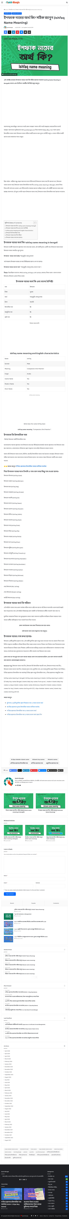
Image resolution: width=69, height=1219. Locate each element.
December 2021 (9, 1130)
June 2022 (7, 1114)
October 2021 (8, 1135)
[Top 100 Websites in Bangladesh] (8, 916)
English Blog (51, 1201)
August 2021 (8, 1140)
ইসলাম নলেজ (51, 1190)
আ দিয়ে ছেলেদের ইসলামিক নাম (53, 1152)
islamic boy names (39, 759)
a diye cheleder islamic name (11, 1149)
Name (5, 876)
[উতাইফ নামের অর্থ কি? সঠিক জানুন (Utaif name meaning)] (34, 830)
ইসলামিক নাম (12, 10)
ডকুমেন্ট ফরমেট (51, 1182)
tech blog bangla (17, 1152)
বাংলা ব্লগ (50, 1193)
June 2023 (7, 1082)
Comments (56, 903)
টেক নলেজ (50, 1179)
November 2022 (9, 1101)
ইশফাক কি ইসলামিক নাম (13, 233)
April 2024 (7, 1056)
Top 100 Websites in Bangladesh (22, 914)
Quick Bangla (10, 27)
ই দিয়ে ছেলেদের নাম (37, 763)
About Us (46, 1216)
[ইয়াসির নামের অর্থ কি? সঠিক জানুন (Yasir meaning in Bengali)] (13, 830)
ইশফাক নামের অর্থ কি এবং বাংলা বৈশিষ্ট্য (17, 228)
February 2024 (8, 1061)
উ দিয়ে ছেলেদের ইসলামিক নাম (43, 1155)
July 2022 (7, 1111)
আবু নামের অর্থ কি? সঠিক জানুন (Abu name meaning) (55, 838)
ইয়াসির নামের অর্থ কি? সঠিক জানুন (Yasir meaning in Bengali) (12, 838)
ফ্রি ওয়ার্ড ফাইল (8, 1158)
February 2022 (8, 1124)
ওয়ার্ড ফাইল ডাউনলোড (55, 1155)
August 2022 (8, 1109)
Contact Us (51, 1216)
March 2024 (8, 1059)
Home (6, 10)
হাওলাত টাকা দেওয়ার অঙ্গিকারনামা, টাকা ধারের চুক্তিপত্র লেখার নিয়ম (32, 1204)
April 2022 (7, 1119)
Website (38, 883)
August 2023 (8, 1077)
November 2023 (9, 1069)
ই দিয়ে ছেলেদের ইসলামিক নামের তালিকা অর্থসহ (31, 466)
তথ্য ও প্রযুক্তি (51, 1206)
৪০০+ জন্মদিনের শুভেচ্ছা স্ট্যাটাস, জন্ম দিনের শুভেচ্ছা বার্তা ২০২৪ (30, 922)
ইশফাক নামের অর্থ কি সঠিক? (14, 235)
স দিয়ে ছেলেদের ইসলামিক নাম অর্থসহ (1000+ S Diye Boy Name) (11, 1204)
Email (5, 883)
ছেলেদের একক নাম (17, 13)
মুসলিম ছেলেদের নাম (52, 763)
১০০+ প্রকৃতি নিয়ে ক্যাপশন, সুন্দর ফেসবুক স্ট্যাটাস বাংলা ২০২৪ (29, 929)
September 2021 (9, 1138)
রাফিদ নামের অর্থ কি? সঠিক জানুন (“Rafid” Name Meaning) (29, 910)
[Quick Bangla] (13, 2)
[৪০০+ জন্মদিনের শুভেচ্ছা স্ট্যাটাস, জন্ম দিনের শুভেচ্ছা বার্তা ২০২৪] (8, 924)
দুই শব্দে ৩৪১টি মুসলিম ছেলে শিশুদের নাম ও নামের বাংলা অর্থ (25, 703)
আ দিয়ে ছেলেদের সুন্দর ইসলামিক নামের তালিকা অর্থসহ (23, 707)
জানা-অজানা (51, 1203)
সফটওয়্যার (50, 1195)
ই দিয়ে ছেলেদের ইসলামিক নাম (19, 763)
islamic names (53, 759)
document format (24, 1149)
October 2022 (8, 1103)
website (25, 1152)
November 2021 (9, 1132)
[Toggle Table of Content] (34, 222)
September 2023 (9, 1075)
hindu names (34, 1149)
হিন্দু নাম (50, 1184)
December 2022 (9, 1098)
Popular (33, 903)
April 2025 (7, 1054)
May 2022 (7, 1117)
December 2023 (9, 1067)
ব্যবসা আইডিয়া (51, 1209)
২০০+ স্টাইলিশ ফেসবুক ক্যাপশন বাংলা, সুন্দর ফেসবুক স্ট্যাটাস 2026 (30, 937)
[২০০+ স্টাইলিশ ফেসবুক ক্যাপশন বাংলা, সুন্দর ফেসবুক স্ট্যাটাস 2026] (8, 939)
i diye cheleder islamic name (20, 759)
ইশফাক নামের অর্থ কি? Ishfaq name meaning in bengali (21, 226)
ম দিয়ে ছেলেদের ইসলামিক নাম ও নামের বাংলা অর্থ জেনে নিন (24, 714)
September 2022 (9, 1106)
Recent (12, 903)
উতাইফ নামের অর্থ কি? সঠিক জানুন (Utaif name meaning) (34, 838)
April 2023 (7, 1088)
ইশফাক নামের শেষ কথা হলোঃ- (14, 237)
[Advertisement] (34, 105)
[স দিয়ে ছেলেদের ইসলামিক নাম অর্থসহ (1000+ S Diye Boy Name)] (11, 1194)
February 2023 (8, 1093)
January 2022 (8, 1127)
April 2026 (7, 1051)
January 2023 (8, 1096)
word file (32, 1152)
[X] (22, 1180)
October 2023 (8, 1072)
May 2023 (7, 1085)
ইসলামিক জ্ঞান (32, 1155)
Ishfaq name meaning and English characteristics (19, 230)
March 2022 (8, 1122)
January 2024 (8, 1064)
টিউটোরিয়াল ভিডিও (52, 1187)
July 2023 (7, 1080)
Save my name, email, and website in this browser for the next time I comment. (25, 890)
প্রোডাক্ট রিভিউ (51, 1198)
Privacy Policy (58, 1216)
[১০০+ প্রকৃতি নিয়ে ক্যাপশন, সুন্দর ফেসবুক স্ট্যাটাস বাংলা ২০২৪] (8, 931)
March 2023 (8, 1090)
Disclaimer (64, 1216)
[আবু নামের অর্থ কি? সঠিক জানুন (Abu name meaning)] (55, 830)
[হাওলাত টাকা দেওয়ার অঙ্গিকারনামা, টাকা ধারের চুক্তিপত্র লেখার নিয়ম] (34, 1194)
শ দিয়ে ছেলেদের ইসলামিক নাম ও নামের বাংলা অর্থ (21, 710)
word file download (40, 1152)
